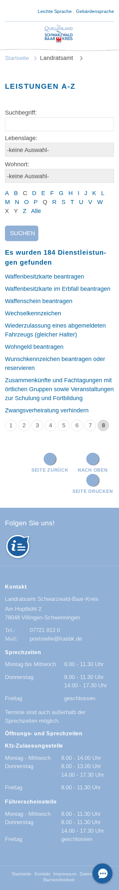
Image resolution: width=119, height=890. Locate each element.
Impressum (65, 873)
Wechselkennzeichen (33, 313)
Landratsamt (57, 58)
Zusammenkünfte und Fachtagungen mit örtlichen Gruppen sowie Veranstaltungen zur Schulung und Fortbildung (59, 389)
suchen (22, 233)
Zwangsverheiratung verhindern (47, 410)
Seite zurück (49, 470)
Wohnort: (17, 164)
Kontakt (42, 873)
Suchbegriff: (21, 112)
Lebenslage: (21, 138)
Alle (36, 211)
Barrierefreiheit (58, 879)
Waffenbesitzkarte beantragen (44, 276)
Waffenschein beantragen (38, 301)
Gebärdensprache (95, 11)
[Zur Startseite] (59, 34)
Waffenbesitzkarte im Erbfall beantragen (57, 289)
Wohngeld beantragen (34, 346)
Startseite (17, 58)
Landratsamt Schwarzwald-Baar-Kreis (52, 599)
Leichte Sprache (55, 11)
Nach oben (92, 470)
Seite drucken (92, 491)
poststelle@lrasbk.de (56, 639)
